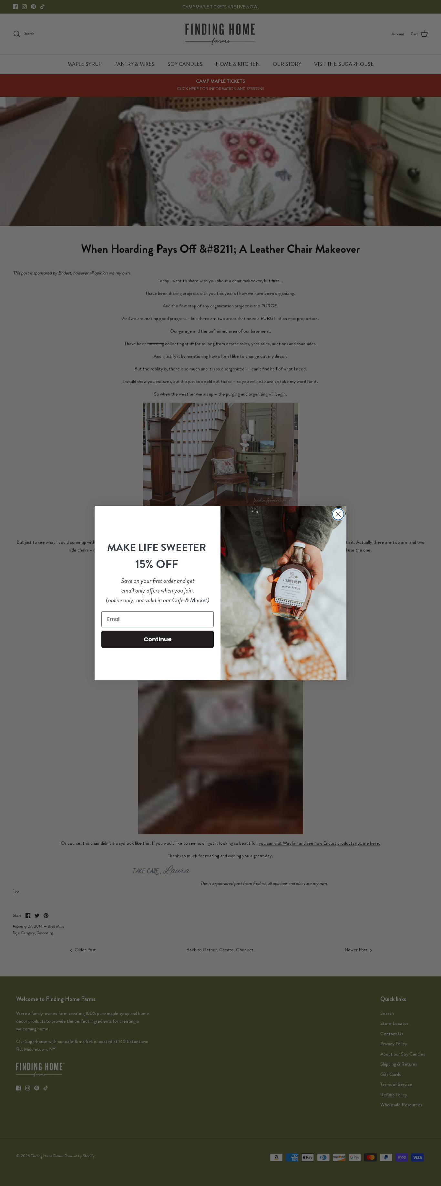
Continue (158, 639)
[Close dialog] (338, 514)
